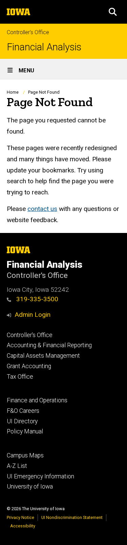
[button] (113, 12)
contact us (42, 209)
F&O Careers (23, 410)
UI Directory (22, 421)
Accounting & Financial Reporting (49, 345)
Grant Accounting (29, 366)
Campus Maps (25, 455)
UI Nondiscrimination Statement (72, 517)
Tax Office (20, 376)
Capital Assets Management (43, 355)
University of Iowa (30, 486)
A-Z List (17, 466)
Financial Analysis (44, 47)
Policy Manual (25, 431)
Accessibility (22, 525)
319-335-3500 (36, 299)
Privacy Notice (20, 517)
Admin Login (32, 314)
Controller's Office (28, 32)
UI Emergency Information (40, 476)
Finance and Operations (37, 400)
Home (13, 92)
